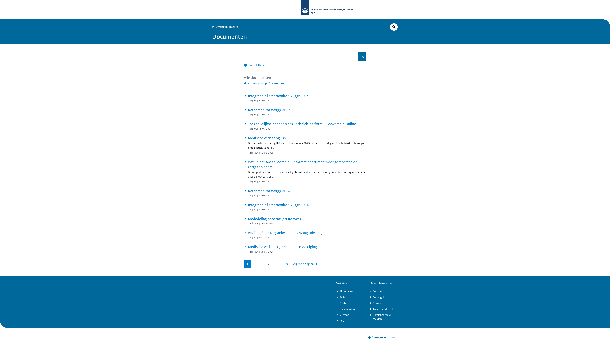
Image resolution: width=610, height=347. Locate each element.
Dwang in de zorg (226, 27)
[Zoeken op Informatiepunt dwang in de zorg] (394, 27)
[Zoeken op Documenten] (362, 56)
